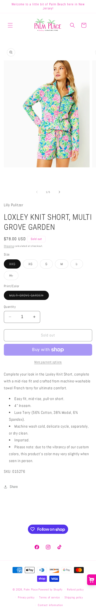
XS (33, 265)
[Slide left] (36, 192)
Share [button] (14, 486)
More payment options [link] (48, 362)
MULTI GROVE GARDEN (29, 296)
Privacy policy (26, 597)
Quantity (10, 307)
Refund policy (75, 589)
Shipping (9, 246)
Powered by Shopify (50, 589)
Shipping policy (74, 597)
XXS (15, 265)
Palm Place (31, 589)
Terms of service (49, 597)
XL (13, 276)
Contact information (50, 605)
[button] (10, 25)
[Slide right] (59, 192)
